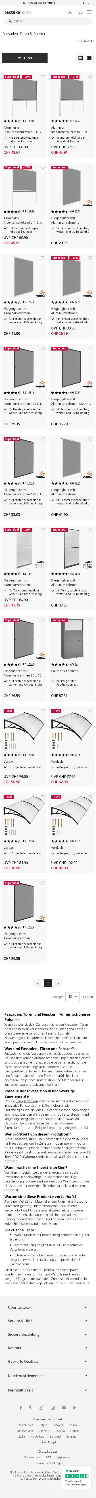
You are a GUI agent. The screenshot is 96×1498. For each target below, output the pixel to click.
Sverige (72, 1436)
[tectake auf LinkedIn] (74, 1407)
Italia (22, 1436)
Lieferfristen (47, 1475)
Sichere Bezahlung (24, 1334)
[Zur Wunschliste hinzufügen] (43, 77)
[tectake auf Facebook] (21, 1408)
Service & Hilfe (20, 1320)
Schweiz (58, 1425)
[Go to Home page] (18, 12)
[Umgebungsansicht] (89, 58)
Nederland (37, 1436)
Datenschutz (32, 1457)
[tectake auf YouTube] (64, 1407)
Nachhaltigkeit (20, 1390)
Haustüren (11, 1123)
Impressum (64, 1457)
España (60, 1431)
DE (83, 3)
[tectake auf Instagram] (53, 1408)
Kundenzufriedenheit (26, 1375)
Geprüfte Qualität (23, 1361)
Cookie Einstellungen (49, 1463)
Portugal (55, 1436)
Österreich (26, 1425)
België (43, 1425)
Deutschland (25, 1431)
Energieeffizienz (27, 1101)
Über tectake (19, 1307)
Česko (73, 1425)
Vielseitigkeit (13, 1210)
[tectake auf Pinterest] (30, 1407)
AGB (48, 1457)
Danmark (44, 1431)
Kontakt (14, 1347)
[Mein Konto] (70, 12)
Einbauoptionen (56, 1255)
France (74, 1431)
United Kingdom (49, 1442)
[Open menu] (89, 12)
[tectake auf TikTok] (42, 1407)
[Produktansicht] (80, 58)
